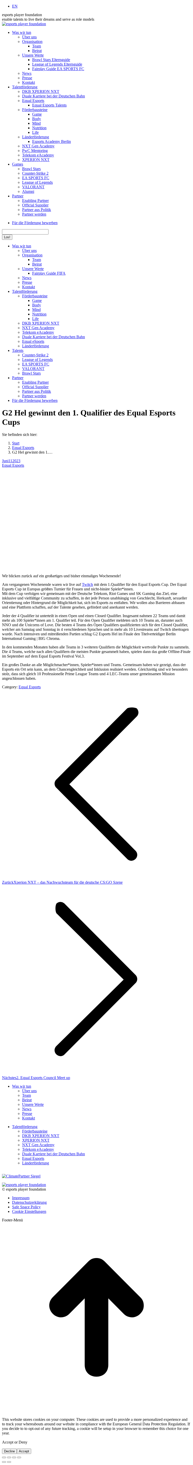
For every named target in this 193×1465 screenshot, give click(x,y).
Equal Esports (13, 465)
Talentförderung (24, 1126)
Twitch (87, 584)
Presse (27, 1113)
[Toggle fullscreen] (14, 1457)
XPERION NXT (36, 1140)
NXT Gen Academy (38, 1145)
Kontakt (28, 1118)
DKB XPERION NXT (40, 1136)
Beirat (27, 1100)
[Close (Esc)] (4, 1457)
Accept (24, 1451)
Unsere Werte (33, 1104)
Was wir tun (21, 1086)
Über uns (29, 1091)
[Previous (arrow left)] (4, 1462)
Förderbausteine (34, 1131)
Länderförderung (35, 1163)
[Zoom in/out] (19, 1457)
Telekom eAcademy (38, 1149)
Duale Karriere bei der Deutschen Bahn (53, 1154)
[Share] (9, 1457)
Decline (9, 1451)
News (26, 1109)
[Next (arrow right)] (9, 1462)
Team (26, 1095)
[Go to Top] (96, 1411)
